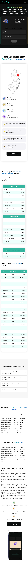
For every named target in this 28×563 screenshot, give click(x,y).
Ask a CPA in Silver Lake (6, 459)
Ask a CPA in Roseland (6, 457)
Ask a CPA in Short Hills (19, 457)
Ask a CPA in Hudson (18, 420)
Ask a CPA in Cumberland (19, 418)
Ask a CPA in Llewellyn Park (7, 453)
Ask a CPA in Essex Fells (6, 451)
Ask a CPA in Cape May (6, 418)
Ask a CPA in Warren (18, 432)
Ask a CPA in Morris (5, 426)
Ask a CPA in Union (5, 432)
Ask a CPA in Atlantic (5, 414)
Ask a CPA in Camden (18, 416)
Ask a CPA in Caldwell (6, 449)
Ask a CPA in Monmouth (19, 424)
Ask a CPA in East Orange (19, 449)
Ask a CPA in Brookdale (19, 447)
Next (14, 41)
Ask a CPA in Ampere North (7, 447)
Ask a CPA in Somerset (6, 430)
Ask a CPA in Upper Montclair (20, 459)
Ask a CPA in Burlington (6, 416)
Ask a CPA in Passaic (5, 428)
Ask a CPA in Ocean (18, 426)
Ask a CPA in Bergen (18, 414)
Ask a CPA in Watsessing (6, 461)
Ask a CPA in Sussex (18, 430)
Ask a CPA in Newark (18, 453)
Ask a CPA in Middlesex (6, 424)
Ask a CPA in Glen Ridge (19, 451)
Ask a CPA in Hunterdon (6, 422)
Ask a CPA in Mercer (18, 422)
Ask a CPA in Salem (18, 428)
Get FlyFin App (14, 524)
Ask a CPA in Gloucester (6, 420)
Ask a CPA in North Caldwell (7, 455)
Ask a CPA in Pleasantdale (19, 455)
